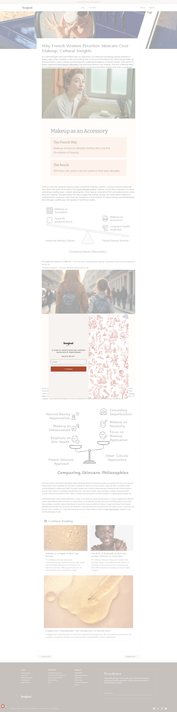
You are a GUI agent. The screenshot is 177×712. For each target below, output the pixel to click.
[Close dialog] (126, 316)
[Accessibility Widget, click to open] (3, 706)
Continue (69, 369)
